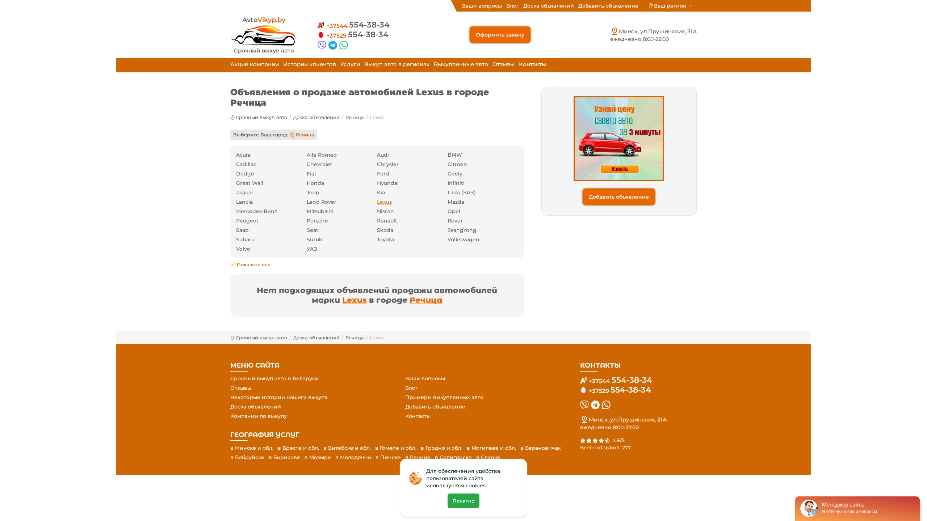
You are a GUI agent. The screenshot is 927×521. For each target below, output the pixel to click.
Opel (454, 211)
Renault (387, 220)
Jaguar (244, 192)
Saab (242, 230)
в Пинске (388, 457)
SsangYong (462, 230)
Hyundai (388, 183)
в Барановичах (540, 448)
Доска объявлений (548, 6)
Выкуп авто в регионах (396, 64)
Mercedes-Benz (256, 211)
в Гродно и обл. (441, 448)
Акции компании (254, 64)
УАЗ (312, 249)
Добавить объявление (608, 6)
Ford (383, 173)
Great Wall (249, 183)
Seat (312, 230)
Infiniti (456, 183)
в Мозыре (318, 457)
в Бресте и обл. (298, 448)
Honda (315, 183)
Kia (381, 192)
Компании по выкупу (258, 416)
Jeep (313, 192)
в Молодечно (353, 457)
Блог (512, 6)
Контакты (532, 64)
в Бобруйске (247, 457)
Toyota (385, 239)
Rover (455, 220)
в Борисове (284, 457)
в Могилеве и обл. (491, 448)
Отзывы (503, 64)
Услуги (350, 64)
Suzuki (315, 239)
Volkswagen (463, 239)
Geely (455, 173)
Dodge (245, 173)
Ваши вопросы (482, 6)
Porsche (317, 220)
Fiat (311, 173)
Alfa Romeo (322, 155)
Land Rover (321, 202)
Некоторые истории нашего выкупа (278, 397)
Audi (383, 155)
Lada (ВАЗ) (462, 192)
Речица (354, 117)
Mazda (456, 202)
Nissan (385, 211)
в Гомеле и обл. (395, 448)
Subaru (245, 239)
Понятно (463, 501)
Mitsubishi (320, 211)
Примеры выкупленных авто (444, 397)
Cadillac (246, 164)
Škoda (385, 230)
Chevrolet (319, 164)
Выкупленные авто (461, 64)
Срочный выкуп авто (261, 117)
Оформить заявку (500, 34)
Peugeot (247, 220)
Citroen (457, 164)
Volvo (243, 249)
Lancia (244, 202)
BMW (455, 155)
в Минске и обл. (251, 448)
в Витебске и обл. (347, 448)
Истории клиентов (309, 64)
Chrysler (388, 164)
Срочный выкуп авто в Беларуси (274, 378)
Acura (243, 155)
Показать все (253, 264)
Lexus (354, 300)
